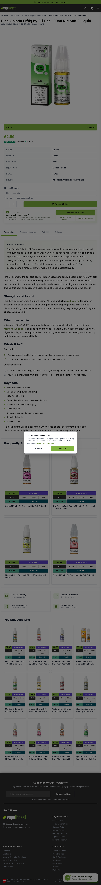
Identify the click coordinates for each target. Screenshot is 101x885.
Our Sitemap (8, 867)
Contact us (7, 854)
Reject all (38, 448)
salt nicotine (73, 301)
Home (5, 15)
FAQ (45, 232)
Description (9, 232)
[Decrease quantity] (7, 204)
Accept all (62, 448)
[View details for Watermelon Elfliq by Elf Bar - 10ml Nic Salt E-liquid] (62, 682)
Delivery (58, 232)
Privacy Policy (58, 821)
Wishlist (55, 867)
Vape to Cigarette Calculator (14, 857)
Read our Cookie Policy (45, 443)
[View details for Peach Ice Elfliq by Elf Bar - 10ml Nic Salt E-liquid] (62, 730)
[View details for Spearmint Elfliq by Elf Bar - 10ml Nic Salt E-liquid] (86, 730)
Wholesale (56, 860)
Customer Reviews (28, 232)
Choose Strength (11, 188)
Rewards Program (59, 840)
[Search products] (85, 8)
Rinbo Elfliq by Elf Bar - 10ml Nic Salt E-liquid (14, 664)
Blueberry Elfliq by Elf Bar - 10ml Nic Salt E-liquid (62, 664)
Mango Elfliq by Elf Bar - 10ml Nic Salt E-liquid (38, 711)
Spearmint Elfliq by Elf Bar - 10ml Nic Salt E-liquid (86, 759)
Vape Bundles (58, 854)
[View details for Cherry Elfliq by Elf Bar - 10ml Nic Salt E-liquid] (74, 539)
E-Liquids (15, 15)
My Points (56, 870)
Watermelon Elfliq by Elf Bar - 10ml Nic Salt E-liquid (62, 711)
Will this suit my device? (65, 218)
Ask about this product (75, 212)
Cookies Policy (58, 827)
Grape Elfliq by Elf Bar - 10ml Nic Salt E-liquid (25, 506)
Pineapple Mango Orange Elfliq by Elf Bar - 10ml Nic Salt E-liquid (85, 665)
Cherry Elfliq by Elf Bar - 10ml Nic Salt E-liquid (73, 575)
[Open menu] (98, 8)
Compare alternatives (85, 218)
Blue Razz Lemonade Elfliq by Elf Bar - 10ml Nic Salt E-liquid (86, 711)
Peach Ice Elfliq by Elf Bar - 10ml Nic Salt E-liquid (62, 759)
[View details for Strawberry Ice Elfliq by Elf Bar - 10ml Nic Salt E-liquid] (39, 635)
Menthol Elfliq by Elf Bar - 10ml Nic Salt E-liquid (14, 711)
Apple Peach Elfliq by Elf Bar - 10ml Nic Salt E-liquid (15, 759)
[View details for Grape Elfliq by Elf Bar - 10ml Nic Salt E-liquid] (26, 469)
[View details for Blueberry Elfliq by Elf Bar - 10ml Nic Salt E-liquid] (62, 635)
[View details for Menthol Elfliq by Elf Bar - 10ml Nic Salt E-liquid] (15, 682)
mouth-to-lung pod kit (15, 329)
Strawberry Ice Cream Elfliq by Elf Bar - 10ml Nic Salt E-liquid (39, 759)
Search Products (59, 851)
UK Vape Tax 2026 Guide (13, 863)
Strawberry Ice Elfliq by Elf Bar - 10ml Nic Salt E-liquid (38, 664)
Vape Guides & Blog (11, 860)
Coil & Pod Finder (59, 857)
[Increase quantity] (19, 204)
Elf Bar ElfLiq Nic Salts (31, 15)
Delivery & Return (59, 833)
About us (6, 851)
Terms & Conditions (60, 824)
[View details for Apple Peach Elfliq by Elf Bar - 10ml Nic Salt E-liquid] (15, 730)
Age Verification (58, 837)
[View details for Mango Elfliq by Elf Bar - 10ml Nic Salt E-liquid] (39, 682)
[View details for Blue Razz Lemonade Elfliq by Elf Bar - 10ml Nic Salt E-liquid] (86, 682)
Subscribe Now (63, 794)
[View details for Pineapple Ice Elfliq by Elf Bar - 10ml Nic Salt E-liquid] (26, 539)
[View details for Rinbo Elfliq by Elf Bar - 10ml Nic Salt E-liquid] (15, 635)
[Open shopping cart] (91, 8)
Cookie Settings (58, 830)
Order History (57, 863)
